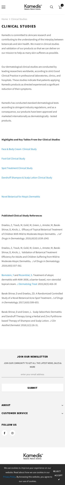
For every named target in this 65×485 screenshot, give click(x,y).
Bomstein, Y (8, 275)
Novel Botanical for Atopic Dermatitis (21, 196)
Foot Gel (6, 158)
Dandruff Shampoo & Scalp (16, 177)
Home (5, 19)
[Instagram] (12, 433)
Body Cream (15, 149)
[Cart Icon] (60, 7)
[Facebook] (4, 433)
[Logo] (32, 7)
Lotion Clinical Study (41, 177)
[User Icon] (12, 7)
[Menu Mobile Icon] (3, 7)
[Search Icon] (51, 7)
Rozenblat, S (25, 275)
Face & (5, 149)
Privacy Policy (9, 476)
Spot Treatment (10, 168)
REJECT (57, 471)
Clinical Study (29, 149)
